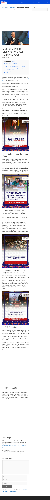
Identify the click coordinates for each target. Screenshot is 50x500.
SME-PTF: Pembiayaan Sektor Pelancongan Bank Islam (15, 452)
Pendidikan (23, 2)
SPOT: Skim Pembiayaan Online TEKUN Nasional (14, 451)
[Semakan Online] (4, 2)
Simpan (13, 61)
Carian (33, 7)
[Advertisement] (15, 21)
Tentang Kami (39, 2)
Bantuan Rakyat (15, 2)
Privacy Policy (31, 2)
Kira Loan (47, 2)
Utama (4, 7)
